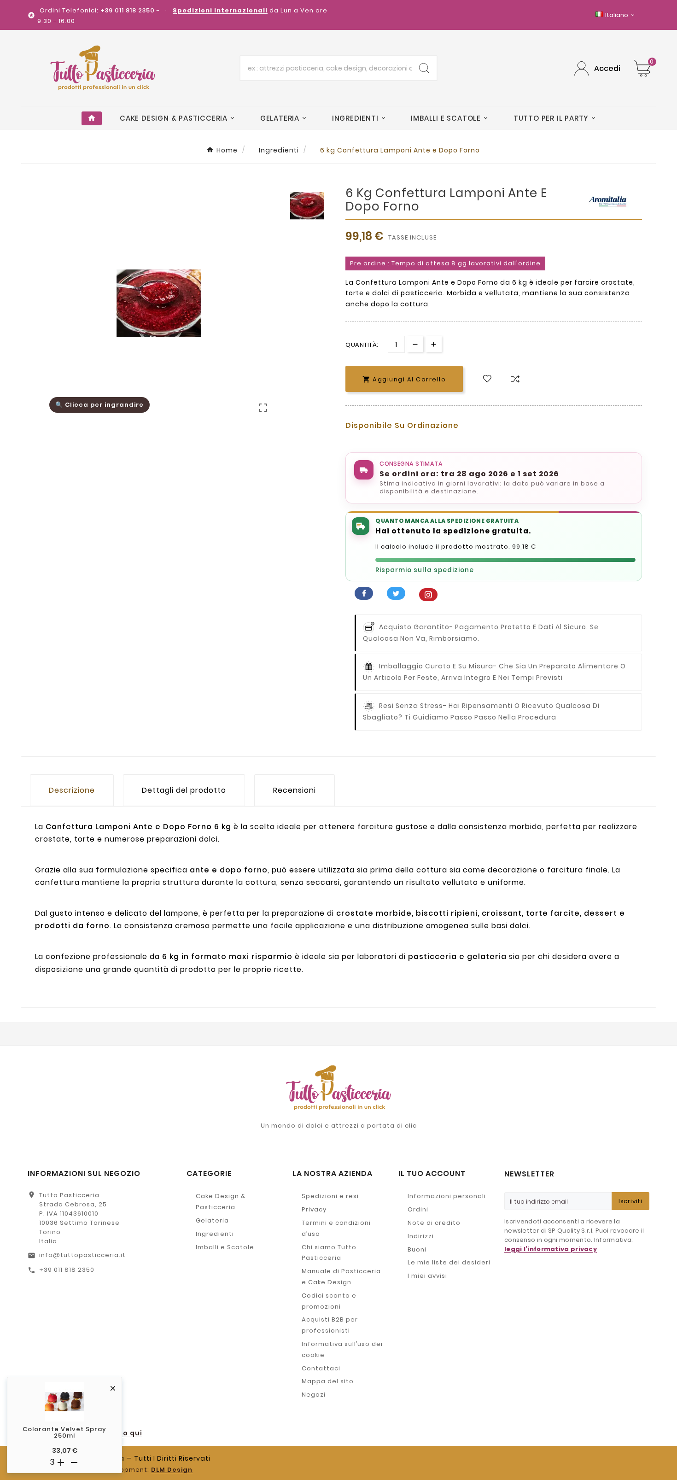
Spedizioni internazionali (220, 10)
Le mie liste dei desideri (449, 1262)
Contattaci (321, 1368)
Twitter (396, 593)
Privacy (314, 1209)
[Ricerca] (424, 68)
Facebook (364, 593)
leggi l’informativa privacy (550, 1249)
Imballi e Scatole (225, 1247)
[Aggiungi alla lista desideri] (487, 378)
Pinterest (428, 594)
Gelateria (212, 1220)
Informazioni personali (447, 1196)
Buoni (417, 1249)
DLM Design (172, 1469)
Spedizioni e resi (330, 1196)
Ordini (418, 1209)
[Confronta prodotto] (515, 378)
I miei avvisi (427, 1275)
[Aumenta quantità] (434, 344)
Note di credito (434, 1222)
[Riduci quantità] (415, 344)
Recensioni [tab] (294, 790)
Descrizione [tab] (72, 790)
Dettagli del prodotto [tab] (184, 790)
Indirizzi (421, 1236)
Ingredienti (215, 1233)
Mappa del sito (328, 1381)
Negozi (314, 1394)
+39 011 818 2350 (66, 1269)
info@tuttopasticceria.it (82, 1255)
